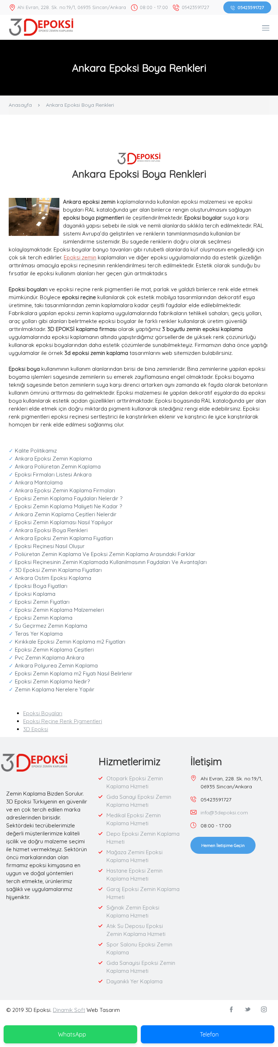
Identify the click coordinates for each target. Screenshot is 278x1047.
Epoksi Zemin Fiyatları (39, 601)
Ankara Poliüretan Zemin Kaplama (55, 466)
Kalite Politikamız (33, 450)
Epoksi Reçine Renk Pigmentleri (62, 721)
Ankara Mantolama (36, 482)
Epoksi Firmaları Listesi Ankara (50, 474)
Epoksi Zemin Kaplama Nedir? (49, 681)
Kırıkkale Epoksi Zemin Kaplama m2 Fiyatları (67, 641)
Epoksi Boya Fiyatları (39, 585)
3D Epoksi (35, 729)
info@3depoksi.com (224, 812)
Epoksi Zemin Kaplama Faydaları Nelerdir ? (66, 498)
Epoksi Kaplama (32, 593)
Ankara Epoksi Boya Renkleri (48, 530)
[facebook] (231, 1009)
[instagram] (263, 1009)
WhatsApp (72, 1034)
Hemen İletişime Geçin (223, 845)
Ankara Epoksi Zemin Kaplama (50, 458)
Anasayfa (20, 105)
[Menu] (265, 28)
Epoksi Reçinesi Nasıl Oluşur (47, 546)
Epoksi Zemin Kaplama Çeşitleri (51, 649)
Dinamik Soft (69, 1009)
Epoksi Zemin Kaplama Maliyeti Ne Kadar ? (66, 506)
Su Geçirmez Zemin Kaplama (48, 625)
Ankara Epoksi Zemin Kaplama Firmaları (62, 490)
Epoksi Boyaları (42, 713)
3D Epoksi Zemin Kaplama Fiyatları (55, 570)
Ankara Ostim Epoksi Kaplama (50, 578)
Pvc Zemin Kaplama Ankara (46, 657)
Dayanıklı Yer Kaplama (134, 981)
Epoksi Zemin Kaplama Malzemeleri (56, 609)
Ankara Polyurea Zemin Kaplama (53, 665)
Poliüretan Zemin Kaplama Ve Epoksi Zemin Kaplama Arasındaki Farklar (102, 554)
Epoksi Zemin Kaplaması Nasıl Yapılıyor (61, 522)
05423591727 (250, 7)
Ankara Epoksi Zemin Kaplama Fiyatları (61, 538)
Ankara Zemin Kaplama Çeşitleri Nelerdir (63, 514)
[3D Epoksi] (41, 26)
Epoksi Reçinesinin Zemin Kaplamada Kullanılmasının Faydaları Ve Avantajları (108, 562)
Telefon (209, 1034)
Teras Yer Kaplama (36, 633)
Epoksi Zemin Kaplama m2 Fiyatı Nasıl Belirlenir (70, 673)
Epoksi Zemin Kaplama (40, 617)
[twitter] (247, 1009)
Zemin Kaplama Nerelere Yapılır (51, 689)
